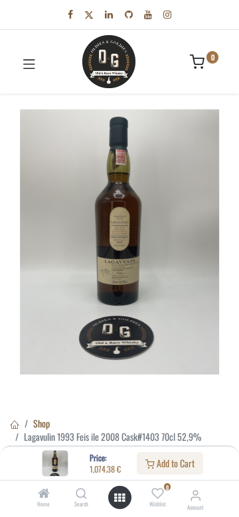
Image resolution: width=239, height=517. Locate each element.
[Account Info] (195, 494)
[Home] (44, 493)
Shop (41, 423)
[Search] (81, 493)
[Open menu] (119, 498)
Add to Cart (175, 463)
